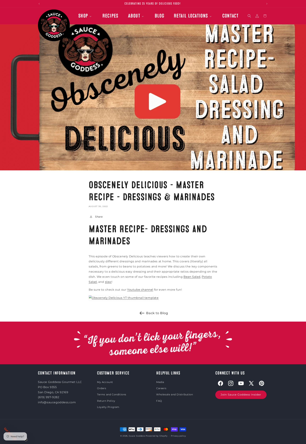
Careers (161, 388)
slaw (108, 282)
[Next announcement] (267, 3)
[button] (85, 17)
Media (160, 382)
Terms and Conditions (111, 394)
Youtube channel (140, 289)
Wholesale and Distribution (174, 394)
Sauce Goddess (137, 436)
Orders (101, 388)
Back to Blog (157, 313)
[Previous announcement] (39, 3)
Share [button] (99, 216)
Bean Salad (191, 276)
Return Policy (106, 400)
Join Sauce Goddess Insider (241, 394)
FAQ (159, 400)
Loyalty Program (108, 407)
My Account (105, 382)
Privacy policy (178, 436)
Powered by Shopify (157, 436)
